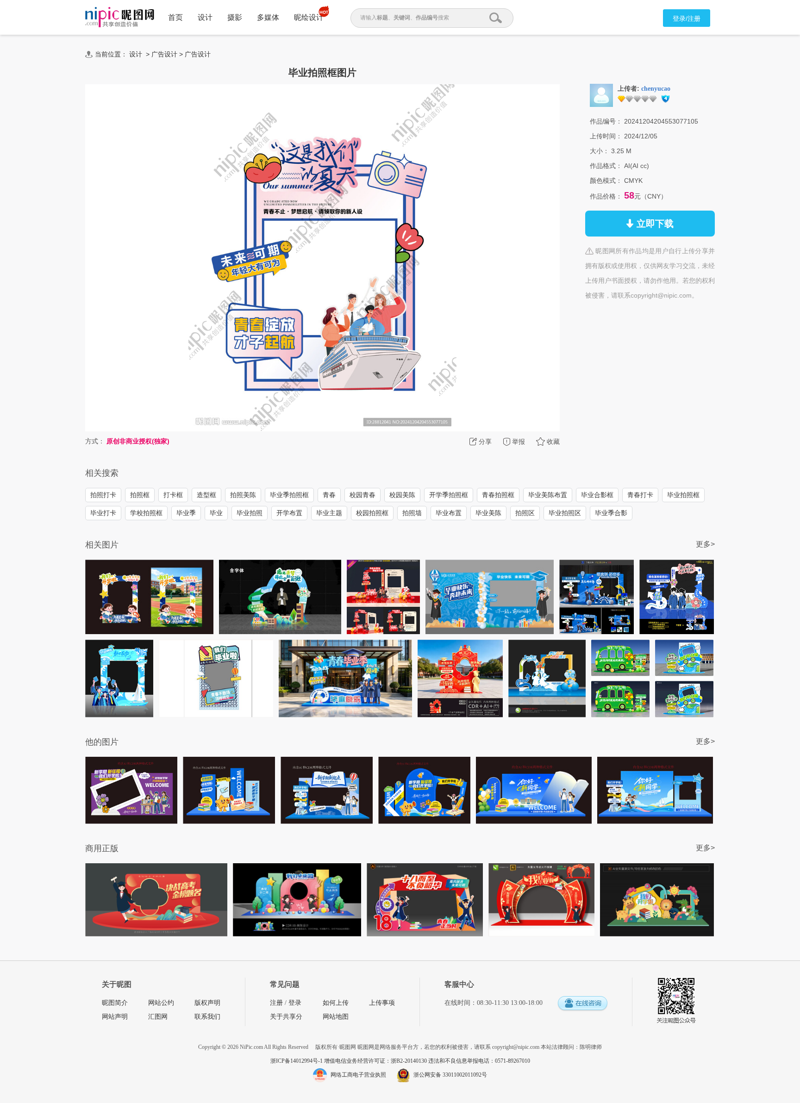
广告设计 (164, 54)
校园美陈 (402, 495)
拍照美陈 (243, 495)
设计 (205, 17)
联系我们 (207, 1016)
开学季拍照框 (448, 495)
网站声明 (115, 1016)
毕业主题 (329, 513)
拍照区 (525, 513)
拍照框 (140, 495)
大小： (599, 151)
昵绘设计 (309, 17)
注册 (276, 1002)
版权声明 (207, 1002)
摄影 (234, 17)
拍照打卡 (103, 495)
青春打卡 (640, 495)
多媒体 (268, 17)
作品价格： (606, 196)
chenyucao (655, 88)
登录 (294, 1002)
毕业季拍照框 (289, 495)
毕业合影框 (597, 495)
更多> (705, 544)
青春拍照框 (498, 495)
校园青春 (362, 495)
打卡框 (173, 495)
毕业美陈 (488, 513)
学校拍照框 (146, 513)
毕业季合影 (611, 513)
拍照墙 (412, 513)
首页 (175, 17)
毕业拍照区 (565, 513)
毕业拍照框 (683, 495)
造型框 (206, 495)
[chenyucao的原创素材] (601, 95)
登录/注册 (686, 18)
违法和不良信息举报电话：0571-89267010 (479, 1061)
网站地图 (336, 1016)
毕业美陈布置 (547, 495)
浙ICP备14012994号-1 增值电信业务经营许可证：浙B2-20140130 (349, 1061)
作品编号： (606, 121)
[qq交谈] (582, 1003)
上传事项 (382, 1002)
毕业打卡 (103, 513)
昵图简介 (115, 1002)
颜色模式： (606, 180)
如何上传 (336, 1002)
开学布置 (289, 513)
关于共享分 (286, 1016)
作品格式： (606, 165)
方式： (95, 441)
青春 (329, 495)
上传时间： (606, 136)
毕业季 (186, 513)
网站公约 (161, 1002)
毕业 (216, 513)
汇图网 (158, 1016)
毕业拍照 (249, 513)
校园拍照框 (372, 513)
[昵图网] (119, 17)
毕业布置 (449, 513)
